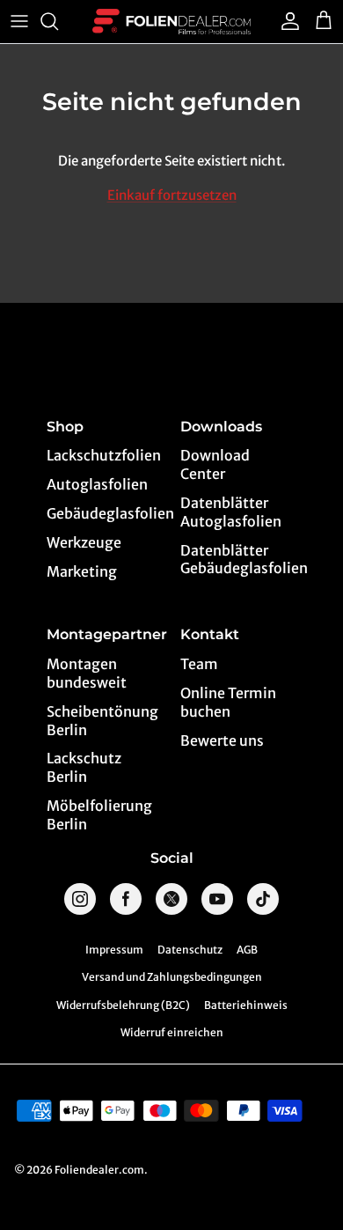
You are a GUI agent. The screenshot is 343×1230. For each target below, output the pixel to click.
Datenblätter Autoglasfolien (230, 512)
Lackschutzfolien (104, 455)
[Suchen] (58, 21)
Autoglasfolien (97, 484)
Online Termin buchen (228, 702)
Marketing (82, 571)
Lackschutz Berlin (84, 767)
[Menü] (19, 21)
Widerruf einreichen (171, 1032)
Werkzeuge (84, 542)
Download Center (215, 464)
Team (199, 664)
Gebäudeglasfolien (105, 513)
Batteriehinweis (246, 1005)
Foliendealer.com (99, 1169)
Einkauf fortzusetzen (172, 195)
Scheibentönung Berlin (102, 721)
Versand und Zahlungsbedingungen (172, 976)
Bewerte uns (222, 740)
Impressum (114, 949)
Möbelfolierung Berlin (99, 815)
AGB (247, 949)
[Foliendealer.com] (171, 21)
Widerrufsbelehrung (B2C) (123, 1005)
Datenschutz (190, 949)
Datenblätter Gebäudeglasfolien (238, 559)
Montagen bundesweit (87, 673)
